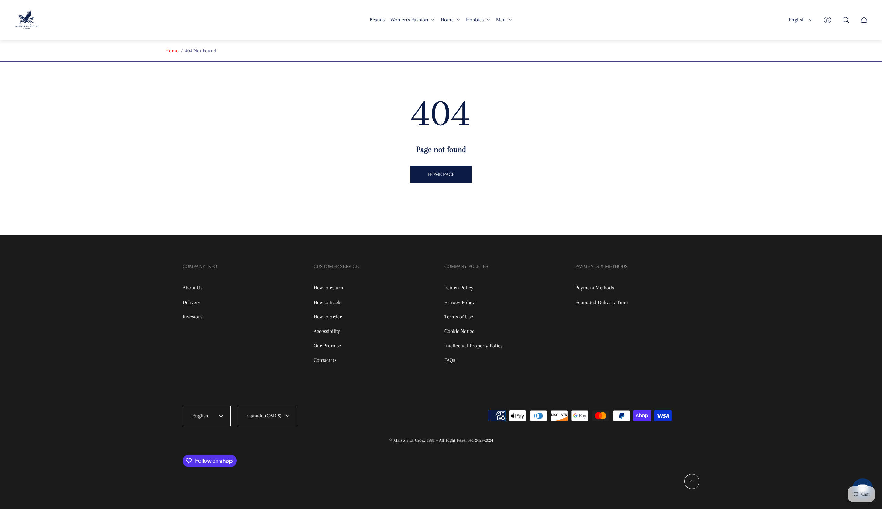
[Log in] (827, 20)
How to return (328, 288)
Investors (192, 317)
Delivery (192, 302)
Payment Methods (594, 288)
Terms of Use (458, 317)
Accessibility (327, 331)
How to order (328, 317)
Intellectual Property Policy (473, 346)
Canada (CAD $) (264, 416)
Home (171, 51)
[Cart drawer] (864, 20)
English (797, 20)
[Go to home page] (27, 20)
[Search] (845, 20)
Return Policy (458, 288)
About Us (192, 288)
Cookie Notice (459, 331)
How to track (327, 302)
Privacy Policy (459, 302)
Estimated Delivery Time (601, 302)
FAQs (449, 360)
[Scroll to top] (691, 481)
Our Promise (327, 346)
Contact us (325, 360)
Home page (441, 174)
